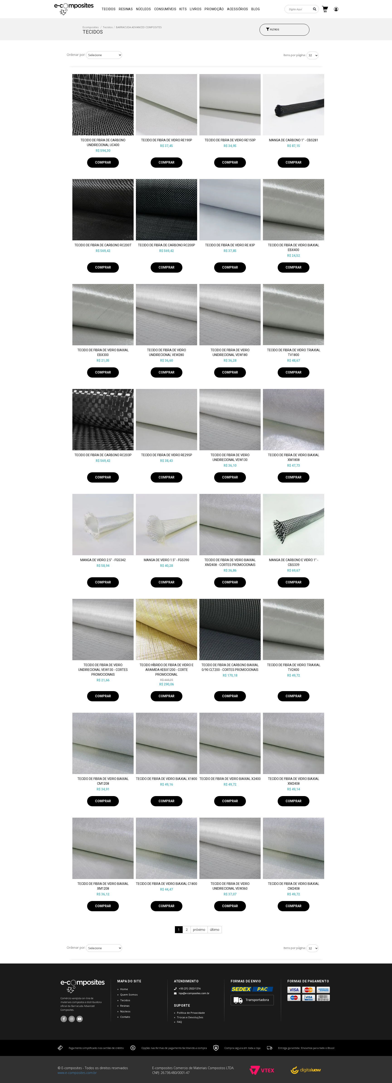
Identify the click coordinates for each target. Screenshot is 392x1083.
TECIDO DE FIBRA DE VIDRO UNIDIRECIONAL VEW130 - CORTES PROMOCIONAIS (103, 669)
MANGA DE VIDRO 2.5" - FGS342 (103, 560)
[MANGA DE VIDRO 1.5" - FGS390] (166, 524)
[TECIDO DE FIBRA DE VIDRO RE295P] (166, 419)
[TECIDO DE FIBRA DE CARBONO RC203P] (103, 419)
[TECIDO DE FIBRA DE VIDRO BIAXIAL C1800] (166, 848)
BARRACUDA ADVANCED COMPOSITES (139, 27)
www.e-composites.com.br (77, 1073)
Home (124, 989)
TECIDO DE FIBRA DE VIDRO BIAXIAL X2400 (230, 779)
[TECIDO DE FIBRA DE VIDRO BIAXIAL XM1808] (293, 419)
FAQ (179, 1021)
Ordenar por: (76, 54)
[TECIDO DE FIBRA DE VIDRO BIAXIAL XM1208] (103, 848)
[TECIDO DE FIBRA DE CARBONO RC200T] (103, 209)
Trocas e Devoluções (190, 1017)
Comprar (103, 162)
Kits (183, 9)
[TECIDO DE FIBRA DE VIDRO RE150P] (230, 104)
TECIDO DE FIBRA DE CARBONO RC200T (103, 245)
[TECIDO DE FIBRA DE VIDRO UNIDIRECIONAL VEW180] (230, 314)
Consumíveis (165, 9)
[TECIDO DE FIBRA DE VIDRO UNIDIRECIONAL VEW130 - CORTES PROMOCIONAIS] (103, 629)
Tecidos (109, 9)
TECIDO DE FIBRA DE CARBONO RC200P (166, 245)
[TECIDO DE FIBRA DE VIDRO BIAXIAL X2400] (230, 743)
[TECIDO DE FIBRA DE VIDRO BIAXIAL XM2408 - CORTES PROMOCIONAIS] (230, 524)
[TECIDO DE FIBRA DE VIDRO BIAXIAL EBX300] (103, 314)
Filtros (274, 29)
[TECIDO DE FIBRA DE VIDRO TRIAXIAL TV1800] (293, 314)
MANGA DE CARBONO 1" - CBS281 (293, 140)
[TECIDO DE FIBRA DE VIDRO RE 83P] (230, 209)
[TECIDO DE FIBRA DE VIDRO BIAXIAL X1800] (166, 743)
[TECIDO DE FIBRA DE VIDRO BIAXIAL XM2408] (293, 743)
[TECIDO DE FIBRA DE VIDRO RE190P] (166, 104)
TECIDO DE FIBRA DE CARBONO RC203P (103, 455)
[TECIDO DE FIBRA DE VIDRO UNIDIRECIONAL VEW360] (230, 848)
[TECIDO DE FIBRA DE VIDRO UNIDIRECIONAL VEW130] (230, 419)
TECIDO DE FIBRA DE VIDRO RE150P (230, 140)
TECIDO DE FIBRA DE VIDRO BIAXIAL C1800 (166, 884)
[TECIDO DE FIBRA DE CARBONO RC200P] (166, 209)
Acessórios (237, 9)
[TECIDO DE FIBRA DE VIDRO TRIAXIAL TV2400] (293, 629)
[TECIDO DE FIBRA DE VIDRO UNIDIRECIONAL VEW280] (166, 314)
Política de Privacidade (191, 1012)
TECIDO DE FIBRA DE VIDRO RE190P (166, 140)
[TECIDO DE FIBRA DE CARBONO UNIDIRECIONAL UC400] (103, 104)
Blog (255, 9)
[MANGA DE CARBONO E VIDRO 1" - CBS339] (293, 524)
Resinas (126, 9)
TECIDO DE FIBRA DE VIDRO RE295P (166, 455)
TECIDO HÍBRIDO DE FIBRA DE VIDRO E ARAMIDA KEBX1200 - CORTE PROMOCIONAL (167, 669)
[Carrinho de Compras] (325, 9)
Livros (195, 9)
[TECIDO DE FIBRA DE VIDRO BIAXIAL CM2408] (293, 848)
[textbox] (301, 9)
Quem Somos (128, 994)
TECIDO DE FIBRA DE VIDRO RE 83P (230, 245)
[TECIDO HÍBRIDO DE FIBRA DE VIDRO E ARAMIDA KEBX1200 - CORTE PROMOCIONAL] (166, 629)
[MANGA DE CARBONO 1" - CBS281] (293, 104)
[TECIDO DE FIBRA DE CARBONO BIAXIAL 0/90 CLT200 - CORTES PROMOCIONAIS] (230, 629)
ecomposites (90, 27)
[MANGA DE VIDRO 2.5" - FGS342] (103, 524)
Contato (125, 1016)
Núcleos (143, 9)
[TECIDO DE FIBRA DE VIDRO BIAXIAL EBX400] (293, 209)
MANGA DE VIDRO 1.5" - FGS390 (166, 560)
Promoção (214, 9)
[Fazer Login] (336, 9)
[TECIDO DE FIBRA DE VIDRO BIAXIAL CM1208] (103, 743)
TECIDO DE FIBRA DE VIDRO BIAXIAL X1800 (166, 779)
